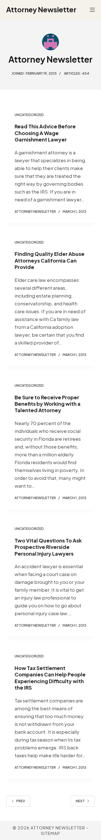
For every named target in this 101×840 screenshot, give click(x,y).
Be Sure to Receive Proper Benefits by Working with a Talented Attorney (48, 404)
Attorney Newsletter (41, 9)
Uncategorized (29, 115)
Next (80, 801)
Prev (20, 801)
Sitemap (50, 833)
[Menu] (92, 9)
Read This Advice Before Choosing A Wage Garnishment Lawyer (45, 133)
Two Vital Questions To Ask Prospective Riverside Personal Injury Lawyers (48, 547)
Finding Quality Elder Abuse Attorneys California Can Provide (49, 260)
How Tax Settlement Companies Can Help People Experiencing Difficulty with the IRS (50, 678)
